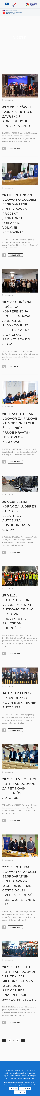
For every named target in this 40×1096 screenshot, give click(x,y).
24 (17, 1040)
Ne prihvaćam (25, 1088)
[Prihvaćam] (37, 1088)
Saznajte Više (20, 1092)
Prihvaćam (13, 1088)
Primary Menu (36, 12)
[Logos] (20, 4)
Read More (15, 148)
